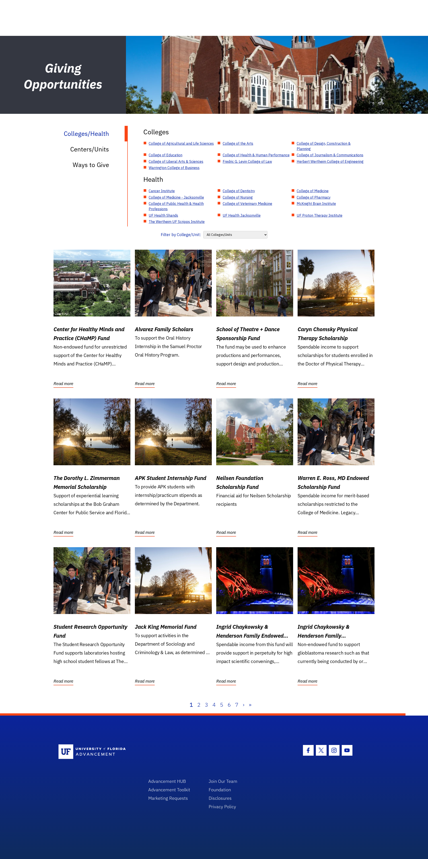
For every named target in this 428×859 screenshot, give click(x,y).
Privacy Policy (222, 807)
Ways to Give (91, 165)
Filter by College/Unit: (181, 234)
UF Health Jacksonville (242, 215)
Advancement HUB (167, 781)
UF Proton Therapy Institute (319, 215)
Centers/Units (89, 149)
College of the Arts (238, 143)
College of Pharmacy (314, 197)
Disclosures (220, 798)
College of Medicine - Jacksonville (176, 197)
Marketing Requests (168, 798)
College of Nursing (238, 197)
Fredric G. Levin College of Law (247, 161)
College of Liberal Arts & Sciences (176, 161)
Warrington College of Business (174, 167)
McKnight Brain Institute (316, 203)
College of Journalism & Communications (330, 155)
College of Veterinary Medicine (247, 203)
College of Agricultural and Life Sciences (181, 143)
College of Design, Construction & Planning (324, 146)
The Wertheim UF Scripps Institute (177, 221)
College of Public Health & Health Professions (176, 206)
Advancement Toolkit (169, 790)
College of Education (165, 155)
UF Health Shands (163, 215)
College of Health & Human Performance (256, 155)
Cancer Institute (162, 191)
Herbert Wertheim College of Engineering (330, 161)
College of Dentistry (239, 191)
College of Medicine (313, 191)
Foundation (220, 790)
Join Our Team (223, 781)
